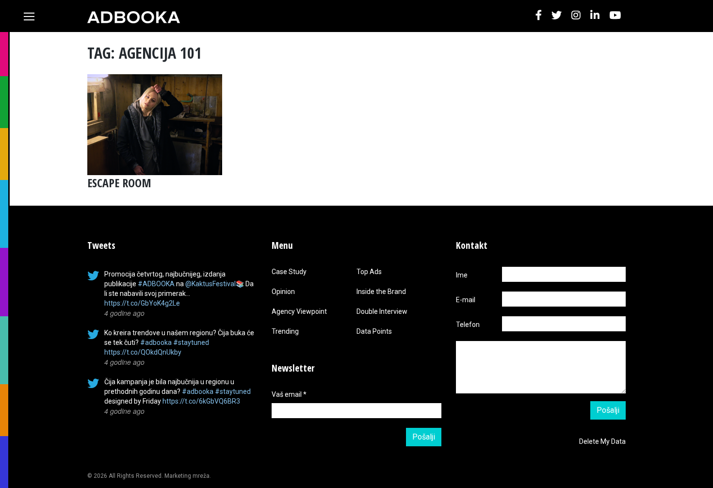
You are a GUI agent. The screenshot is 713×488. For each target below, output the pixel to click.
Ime (462, 275)
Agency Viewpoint (299, 311)
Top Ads (369, 272)
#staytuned (191, 342)
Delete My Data (602, 441)
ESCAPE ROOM (119, 183)
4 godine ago (124, 313)
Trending (285, 331)
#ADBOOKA (156, 284)
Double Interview (381, 311)
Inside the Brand (381, 291)
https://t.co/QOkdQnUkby (142, 352)
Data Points (374, 331)
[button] (539, 16)
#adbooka (156, 342)
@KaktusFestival (210, 284)
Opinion (283, 291)
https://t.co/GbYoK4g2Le (142, 303)
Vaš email (289, 394)
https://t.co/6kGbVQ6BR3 (201, 401)
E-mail (465, 300)
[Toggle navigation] (29, 16)
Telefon (468, 324)
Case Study (289, 272)
